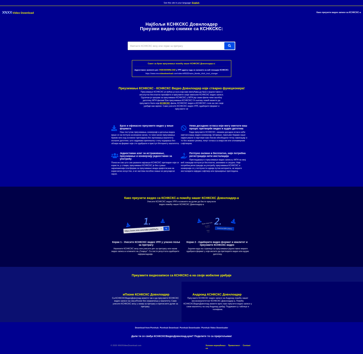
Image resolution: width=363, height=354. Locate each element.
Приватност (234, 345)
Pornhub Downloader (190, 328)
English (195, 3)
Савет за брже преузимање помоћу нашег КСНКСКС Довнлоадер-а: (181, 63)
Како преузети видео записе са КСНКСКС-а (338, 12)
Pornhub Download (169, 328)
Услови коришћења (215, 345)
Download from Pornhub (147, 328)
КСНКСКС (165, 103)
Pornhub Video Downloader (214, 328)
